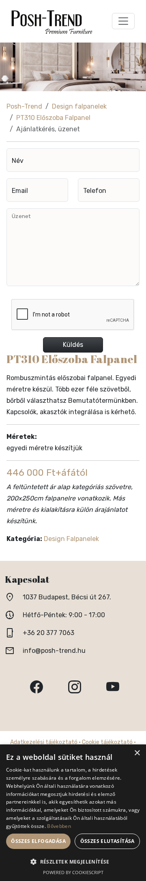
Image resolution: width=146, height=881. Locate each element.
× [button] (137, 753)
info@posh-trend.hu (54, 650)
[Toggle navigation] (123, 21)
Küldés (73, 345)
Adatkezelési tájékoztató (43, 742)
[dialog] (73, 812)
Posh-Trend (24, 106)
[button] (73, 861)
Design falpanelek (79, 106)
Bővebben (59, 826)
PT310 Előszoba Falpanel (53, 118)
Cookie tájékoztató (107, 742)
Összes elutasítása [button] (107, 841)
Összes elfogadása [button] (38, 841)
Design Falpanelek (71, 539)
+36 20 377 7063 (48, 633)
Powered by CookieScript (73, 872)
